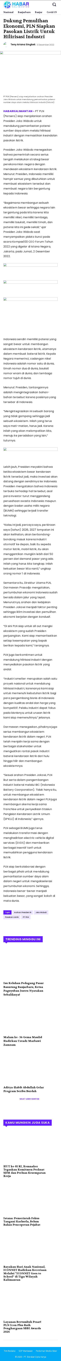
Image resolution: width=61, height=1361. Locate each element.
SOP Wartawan (26, 1351)
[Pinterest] (22, 926)
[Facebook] (6, 926)
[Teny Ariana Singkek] (6, 44)
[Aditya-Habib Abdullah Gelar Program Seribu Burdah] (30, 1067)
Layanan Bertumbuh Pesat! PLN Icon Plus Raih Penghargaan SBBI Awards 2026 (22, 1326)
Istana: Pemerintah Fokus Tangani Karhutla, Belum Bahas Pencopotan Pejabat (21, 1221)
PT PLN (26, 917)
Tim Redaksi (9, 1351)
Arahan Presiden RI (22, 912)
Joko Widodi (41, 912)
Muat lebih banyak (29, 1098)
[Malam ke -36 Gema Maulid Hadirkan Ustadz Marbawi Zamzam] (30, 1017)
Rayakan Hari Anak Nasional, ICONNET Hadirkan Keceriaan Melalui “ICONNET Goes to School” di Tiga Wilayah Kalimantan (24, 1273)
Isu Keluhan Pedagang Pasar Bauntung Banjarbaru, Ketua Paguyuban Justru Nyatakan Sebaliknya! (23, 988)
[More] (38, 926)
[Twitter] (14, 926)
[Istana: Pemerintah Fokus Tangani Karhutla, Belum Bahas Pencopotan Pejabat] (30, 1198)
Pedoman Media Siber (46, 1351)
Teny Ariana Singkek (23, 44)
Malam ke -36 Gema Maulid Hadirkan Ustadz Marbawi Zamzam (22, 1041)
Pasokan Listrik (12, 917)
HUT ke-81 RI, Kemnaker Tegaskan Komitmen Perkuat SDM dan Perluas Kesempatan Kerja (24, 1171)
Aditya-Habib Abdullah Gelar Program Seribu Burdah (23, 1089)
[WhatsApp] (30, 926)
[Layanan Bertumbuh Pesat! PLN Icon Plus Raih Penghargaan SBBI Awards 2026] (30, 1302)
